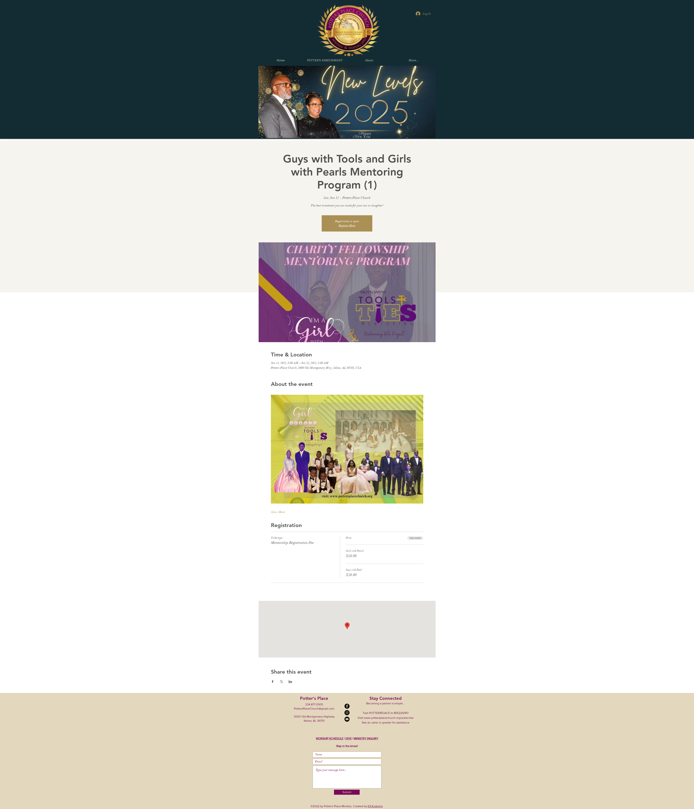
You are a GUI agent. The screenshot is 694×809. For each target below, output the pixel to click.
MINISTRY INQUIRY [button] (366, 738)
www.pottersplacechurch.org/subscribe (389, 717)
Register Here (347, 225)
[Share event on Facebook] (272, 681)
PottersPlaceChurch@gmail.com (314, 708)
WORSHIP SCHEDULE (329, 738)
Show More (278, 512)
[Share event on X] (281, 681)
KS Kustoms (375, 806)
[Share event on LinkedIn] (290, 681)
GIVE (348, 738)
